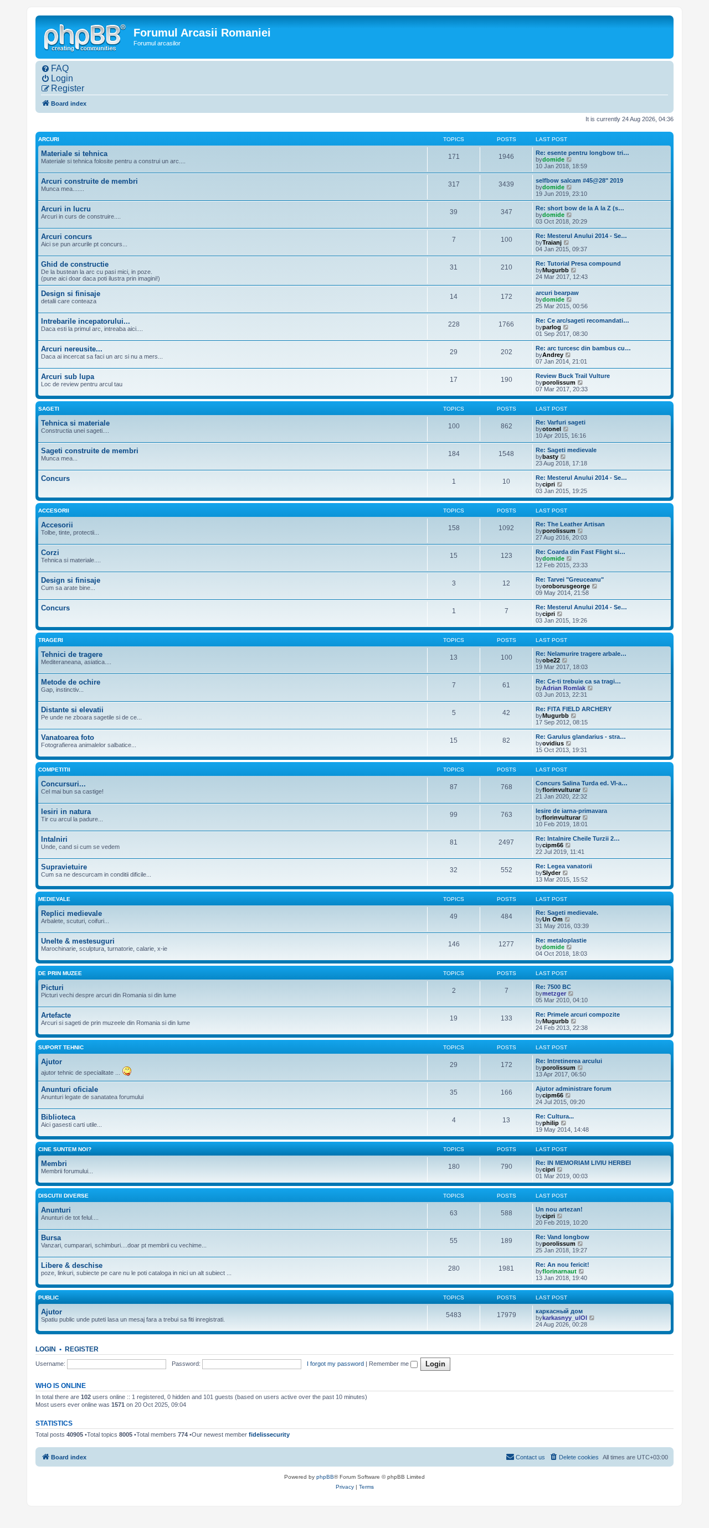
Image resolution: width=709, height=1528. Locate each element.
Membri (54, 1163)
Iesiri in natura (66, 811)
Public (48, 1297)
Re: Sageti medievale (566, 450)
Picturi (52, 987)
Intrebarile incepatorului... (85, 321)
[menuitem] (55, 69)
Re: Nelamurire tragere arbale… (581, 653)
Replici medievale (71, 913)
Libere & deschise (71, 1265)
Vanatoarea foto (67, 737)
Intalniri (54, 839)
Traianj (552, 242)
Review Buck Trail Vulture (573, 375)
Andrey (552, 354)
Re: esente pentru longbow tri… (582, 152)
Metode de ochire (70, 682)
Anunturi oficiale (69, 1089)
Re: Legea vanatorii (564, 866)
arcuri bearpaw (557, 292)
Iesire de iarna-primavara (571, 810)
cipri (548, 484)
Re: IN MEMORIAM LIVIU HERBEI (583, 1162)
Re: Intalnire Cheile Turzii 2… (578, 838)
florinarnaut (559, 1271)
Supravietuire (64, 867)
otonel (551, 429)
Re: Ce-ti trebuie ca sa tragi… (578, 681)
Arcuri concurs (66, 236)
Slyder (551, 872)
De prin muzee (60, 973)
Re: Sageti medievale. (567, 912)
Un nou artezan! (559, 1209)
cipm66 (552, 845)
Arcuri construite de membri (89, 181)
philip (550, 1123)
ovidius (553, 743)
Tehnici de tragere (71, 654)
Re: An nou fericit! (562, 1264)
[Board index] (85, 36)
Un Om (552, 919)
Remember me (389, 1363)
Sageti (48, 409)
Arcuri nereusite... (71, 349)
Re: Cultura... (555, 1116)
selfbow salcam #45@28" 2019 (579, 180)
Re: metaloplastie (561, 940)
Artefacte (56, 1015)
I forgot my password (335, 1363)
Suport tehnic (61, 1047)
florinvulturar (561, 789)
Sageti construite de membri (89, 451)
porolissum (559, 382)
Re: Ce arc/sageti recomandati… (582, 320)
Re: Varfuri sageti (560, 422)
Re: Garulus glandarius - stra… (581, 736)
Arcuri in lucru (66, 209)
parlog (551, 327)
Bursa (51, 1238)
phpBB (325, 1477)
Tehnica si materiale (75, 423)
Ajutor (51, 1062)
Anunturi (56, 1210)
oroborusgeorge (566, 586)
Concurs (55, 478)
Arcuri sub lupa (67, 376)
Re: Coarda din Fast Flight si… (580, 551)
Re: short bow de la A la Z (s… (580, 208)
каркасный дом (559, 1311)
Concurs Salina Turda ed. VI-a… (582, 783)
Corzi (50, 552)
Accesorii (53, 510)
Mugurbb (555, 270)
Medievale (54, 899)
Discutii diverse (63, 1196)
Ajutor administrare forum (574, 1088)
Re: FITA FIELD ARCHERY (574, 709)
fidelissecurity (269, 1434)
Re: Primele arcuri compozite (578, 1014)
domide (553, 159)
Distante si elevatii (72, 710)
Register (82, 1349)
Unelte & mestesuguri (78, 941)
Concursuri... (63, 784)
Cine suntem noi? (64, 1149)
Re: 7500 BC (553, 986)
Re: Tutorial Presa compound (578, 263)
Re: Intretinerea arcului (569, 1061)
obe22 (551, 660)
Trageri (50, 640)
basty (550, 456)
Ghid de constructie (75, 264)
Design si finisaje (70, 293)
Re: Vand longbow (562, 1237)
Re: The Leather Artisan (570, 524)
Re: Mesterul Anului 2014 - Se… (581, 235)
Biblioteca (58, 1117)
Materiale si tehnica (74, 153)
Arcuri (48, 139)
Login (45, 1349)
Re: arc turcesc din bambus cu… (583, 348)
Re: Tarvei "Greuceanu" (570, 579)
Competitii (54, 769)
